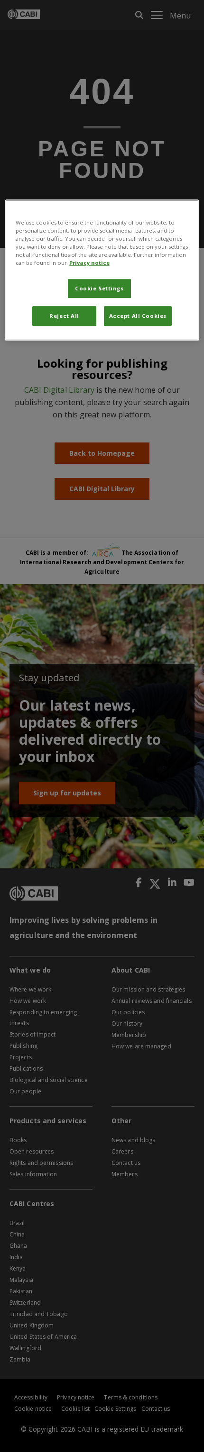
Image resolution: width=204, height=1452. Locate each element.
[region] (102, 270)
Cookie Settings (99, 288)
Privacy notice (89, 262)
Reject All (64, 315)
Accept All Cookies (138, 315)
